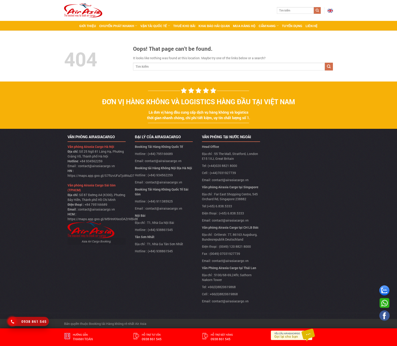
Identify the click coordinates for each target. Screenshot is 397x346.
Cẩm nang (267, 26)
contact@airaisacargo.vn (163, 161)
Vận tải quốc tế (153, 26)
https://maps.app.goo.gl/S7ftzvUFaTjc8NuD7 (101, 175)
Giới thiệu (87, 26)
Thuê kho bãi (184, 26)
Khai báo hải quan (214, 26)
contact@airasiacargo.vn (96, 166)
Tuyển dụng (292, 26)
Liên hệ (312, 26)
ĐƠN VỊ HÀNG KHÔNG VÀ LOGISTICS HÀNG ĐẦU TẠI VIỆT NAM (198, 101)
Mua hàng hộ (244, 26)
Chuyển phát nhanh (116, 26)
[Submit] (317, 10)
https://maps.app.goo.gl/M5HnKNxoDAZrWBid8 (103, 219)
